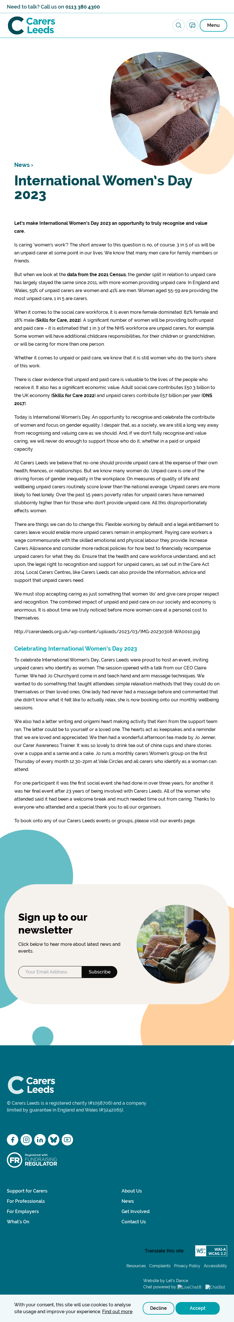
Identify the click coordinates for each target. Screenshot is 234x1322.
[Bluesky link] (53, 1139)
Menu (213, 25)
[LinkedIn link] (40, 1139)
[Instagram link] (26, 1139)
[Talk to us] (192, 25)
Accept (197, 1308)
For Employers (23, 1211)
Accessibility (215, 1266)
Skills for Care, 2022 (58, 320)
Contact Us (134, 1221)
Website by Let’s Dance (165, 1280)
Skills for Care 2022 (73, 395)
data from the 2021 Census (96, 274)
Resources (136, 1266)
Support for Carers (27, 1191)
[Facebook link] (12, 1139)
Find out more (117, 1311)
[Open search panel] (178, 25)
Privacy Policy (187, 1266)
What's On (18, 1221)
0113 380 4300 (82, 7)
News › (23, 164)
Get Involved (136, 1211)
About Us (132, 1191)
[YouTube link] (67, 1139)
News (128, 1201)
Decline (158, 1308)
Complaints (160, 1266)
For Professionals (26, 1201)
